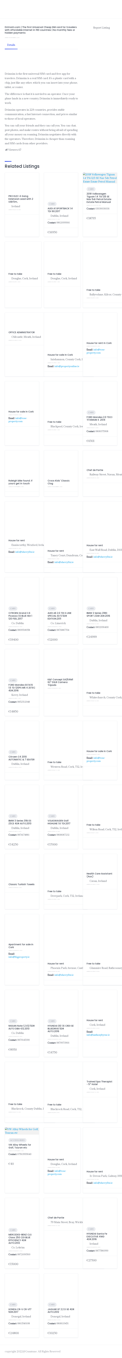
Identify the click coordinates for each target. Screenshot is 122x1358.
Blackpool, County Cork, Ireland (69, 426)
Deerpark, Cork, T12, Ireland (67, 895)
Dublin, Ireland (59, 215)
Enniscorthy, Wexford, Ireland (29, 545)
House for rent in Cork (99, 343)
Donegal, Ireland (21, 1316)
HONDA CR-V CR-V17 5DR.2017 (19, 1311)
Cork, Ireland (97, 1024)
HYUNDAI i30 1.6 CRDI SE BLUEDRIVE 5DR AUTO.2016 (61, 1028)
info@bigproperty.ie (19, 957)
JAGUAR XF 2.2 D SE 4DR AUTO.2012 (61, 1311)
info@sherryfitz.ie (25, 551)
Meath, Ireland (98, 424)
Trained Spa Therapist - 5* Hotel (99, 1083)
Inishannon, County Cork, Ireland (70, 359)
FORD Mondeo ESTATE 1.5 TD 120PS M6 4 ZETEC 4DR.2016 (21, 687)
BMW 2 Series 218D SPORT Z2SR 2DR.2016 (98, 614)
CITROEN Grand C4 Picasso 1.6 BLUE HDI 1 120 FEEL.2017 (20, 615)
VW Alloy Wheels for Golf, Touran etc (19, 1146)
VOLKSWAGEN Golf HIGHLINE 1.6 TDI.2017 (59, 822)
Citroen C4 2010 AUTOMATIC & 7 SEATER (21, 758)
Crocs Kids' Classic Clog (59, 482)
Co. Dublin (17, 623)
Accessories (17, 1140)
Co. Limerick (58, 623)
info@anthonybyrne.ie (98, 1034)
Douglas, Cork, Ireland (24, 278)
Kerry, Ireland (19, 695)
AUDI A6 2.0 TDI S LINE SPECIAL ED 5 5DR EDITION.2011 (59, 615)
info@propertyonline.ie (66, 366)
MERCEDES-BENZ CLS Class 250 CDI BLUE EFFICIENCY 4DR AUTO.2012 (20, 1239)
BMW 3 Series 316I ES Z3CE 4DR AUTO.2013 (19, 822)
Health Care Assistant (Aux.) (99, 875)
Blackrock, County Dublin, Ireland (31, 1108)
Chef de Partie (95, 470)
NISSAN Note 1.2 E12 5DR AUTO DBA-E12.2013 (21, 1027)
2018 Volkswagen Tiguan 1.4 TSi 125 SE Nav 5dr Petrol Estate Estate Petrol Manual (99, 198)
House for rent (16, 540)
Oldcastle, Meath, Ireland (26, 337)
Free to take (15, 273)
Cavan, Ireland (98, 881)
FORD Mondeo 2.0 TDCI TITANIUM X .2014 (99, 419)
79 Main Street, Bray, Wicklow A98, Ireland (76, 1222)
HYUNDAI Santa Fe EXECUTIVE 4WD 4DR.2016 (97, 1236)
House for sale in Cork (60, 354)
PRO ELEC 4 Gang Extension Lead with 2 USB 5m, (20, 199)
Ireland (15, 206)
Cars (52, 204)
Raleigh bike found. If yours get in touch (20, 482)
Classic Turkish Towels (21, 884)
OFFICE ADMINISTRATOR (21, 332)
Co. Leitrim (18, 1247)
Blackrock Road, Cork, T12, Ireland (71, 1109)
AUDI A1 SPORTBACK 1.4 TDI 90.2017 (60, 210)
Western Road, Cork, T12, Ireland (70, 766)
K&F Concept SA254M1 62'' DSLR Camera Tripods (60, 682)
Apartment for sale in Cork (20, 946)
